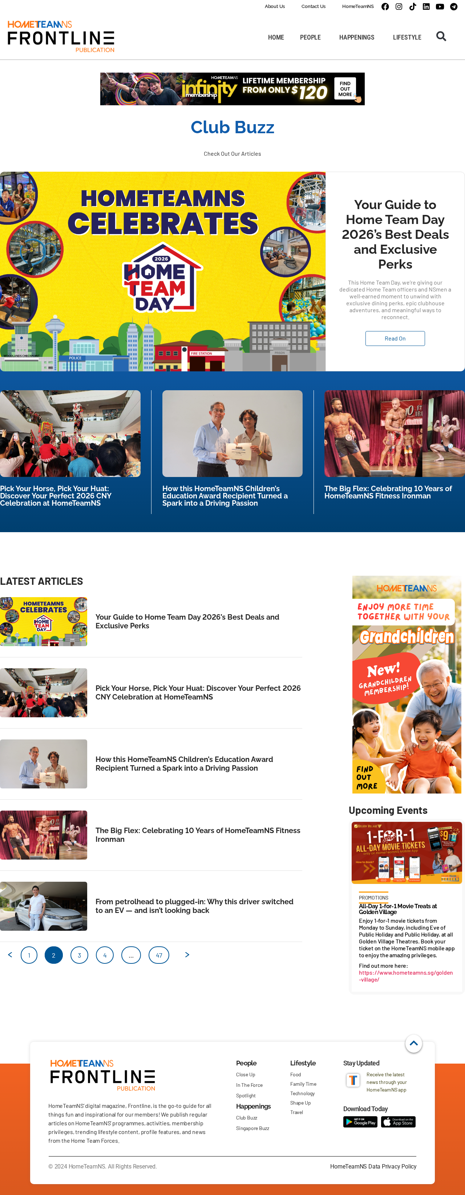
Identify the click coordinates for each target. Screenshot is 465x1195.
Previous (6, 958)
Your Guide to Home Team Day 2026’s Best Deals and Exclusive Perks (395, 234)
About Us (275, 6)
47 (158, 952)
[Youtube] (440, 7)
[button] (441, 36)
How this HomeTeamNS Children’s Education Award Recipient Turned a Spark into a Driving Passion (225, 495)
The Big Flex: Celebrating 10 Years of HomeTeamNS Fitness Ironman (388, 492)
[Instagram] (399, 7)
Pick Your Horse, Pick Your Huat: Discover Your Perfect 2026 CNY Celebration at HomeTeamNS (55, 495)
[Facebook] (385, 7)
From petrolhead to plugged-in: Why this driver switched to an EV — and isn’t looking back (195, 906)
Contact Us (314, 6)
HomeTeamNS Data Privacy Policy (373, 1166)
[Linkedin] (426, 7)
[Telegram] (453, 7)
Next (183, 958)
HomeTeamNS (358, 6)
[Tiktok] (412, 7)
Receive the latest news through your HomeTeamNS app (387, 1082)
